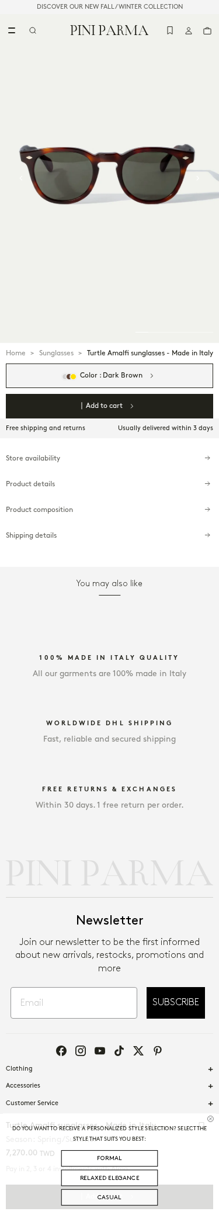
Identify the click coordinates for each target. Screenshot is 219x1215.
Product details (30, 484)
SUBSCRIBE (175, 1002)
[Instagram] (80, 1051)
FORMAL (109, 1158)
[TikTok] (119, 1051)
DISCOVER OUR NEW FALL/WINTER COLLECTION (110, 7)
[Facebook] (61, 1051)
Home (16, 353)
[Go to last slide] (21, 178)
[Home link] (109, 29)
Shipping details (31, 535)
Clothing (19, 1069)
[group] (109, 178)
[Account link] (188, 30)
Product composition (39, 510)
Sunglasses (56, 353)
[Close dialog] (210, 1118)
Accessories (23, 1086)
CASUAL (109, 1197)
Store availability (33, 458)
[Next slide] (197, 178)
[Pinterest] (157, 1051)
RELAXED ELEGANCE (110, 1178)
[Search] (33, 30)
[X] (138, 1051)
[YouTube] (100, 1051)
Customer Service (32, 1103)
